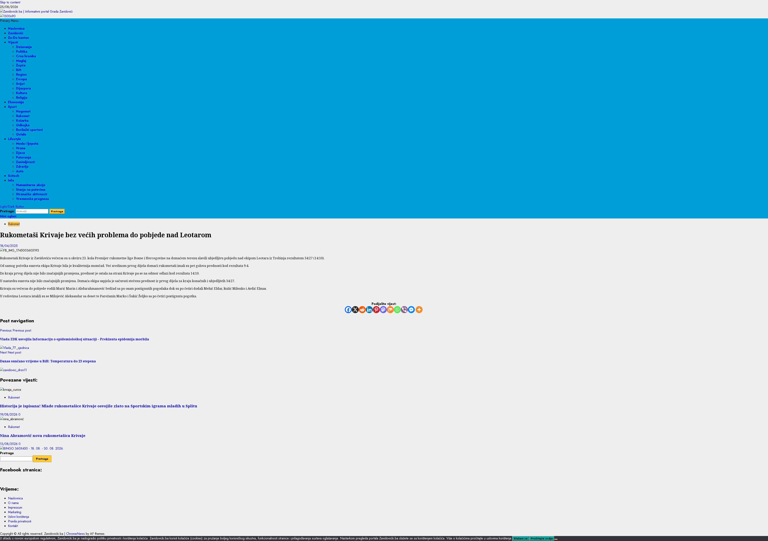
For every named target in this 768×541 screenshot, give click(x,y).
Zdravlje (22, 166)
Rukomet (22, 116)
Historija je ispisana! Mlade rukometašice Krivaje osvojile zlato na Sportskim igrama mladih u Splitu (98, 405)
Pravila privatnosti (19, 521)
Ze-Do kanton (18, 37)
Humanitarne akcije (30, 185)
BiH (18, 70)
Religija (21, 97)
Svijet (20, 83)
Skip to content (10, 2)
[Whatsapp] (397, 309)
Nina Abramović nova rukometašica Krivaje (42, 435)
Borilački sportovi (29, 129)
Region (21, 74)
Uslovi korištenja (18, 516)
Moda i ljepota (27, 143)
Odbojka (22, 125)
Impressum (15, 507)
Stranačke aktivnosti (31, 194)
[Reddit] (362, 309)
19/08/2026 (9, 414)
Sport (12, 106)
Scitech (13, 175)
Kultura (21, 93)
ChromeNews (75, 533)
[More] (419, 309)
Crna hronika (26, 56)
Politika (21, 51)
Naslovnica (16, 28)
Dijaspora (23, 88)
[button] (9, 20)
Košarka (22, 120)
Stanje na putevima (30, 189)
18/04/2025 (9, 245)
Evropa (21, 79)
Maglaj (21, 60)
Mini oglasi (8, 216)
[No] (556, 539)
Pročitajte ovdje (542, 538)
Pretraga (7, 453)
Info (11, 180)
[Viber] (404, 309)
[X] (355, 309)
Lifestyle (14, 139)
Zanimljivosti (25, 162)
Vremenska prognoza (32, 198)
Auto (19, 171)
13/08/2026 (9, 444)
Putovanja (23, 157)
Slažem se (521, 538)
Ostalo (21, 134)
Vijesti (13, 42)
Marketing (14, 512)
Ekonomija (16, 102)
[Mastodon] (383, 309)
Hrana (20, 148)
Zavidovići (15, 33)
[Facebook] (348, 309)
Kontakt (13, 526)
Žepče (21, 65)
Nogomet (23, 111)
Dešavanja (24, 47)
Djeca (20, 152)
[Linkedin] (369, 309)
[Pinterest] (376, 309)
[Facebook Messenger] (411, 309)
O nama (13, 503)
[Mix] (390, 309)
